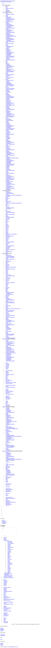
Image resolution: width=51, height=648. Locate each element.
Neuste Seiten (2, 635)
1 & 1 (17, 646)
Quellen (1, 630)
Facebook (1, 643)
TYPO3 (4, 646)
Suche (1, 639)
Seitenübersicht (2, 634)
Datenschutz (2, 629)
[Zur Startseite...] (6, 1)
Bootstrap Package (12, 646)
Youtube (1, 644)
